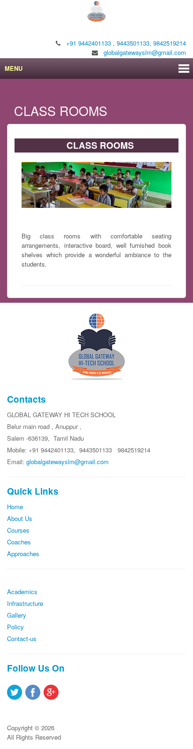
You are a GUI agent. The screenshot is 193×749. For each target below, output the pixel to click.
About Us (19, 518)
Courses (18, 530)
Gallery (16, 615)
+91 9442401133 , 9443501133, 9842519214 (126, 42)
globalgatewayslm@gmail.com (145, 52)
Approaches (23, 553)
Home (15, 506)
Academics (22, 591)
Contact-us (22, 638)
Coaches (19, 541)
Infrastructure (25, 603)
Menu (13, 68)
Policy (15, 626)
